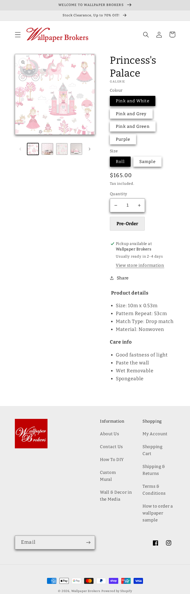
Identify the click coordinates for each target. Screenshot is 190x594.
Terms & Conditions (154, 490)
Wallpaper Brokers (85, 591)
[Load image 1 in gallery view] (33, 149)
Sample (147, 161)
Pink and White (132, 100)
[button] (17, 34)
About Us (109, 433)
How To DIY (112, 459)
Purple (123, 139)
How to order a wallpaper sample (157, 513)
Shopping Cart (152, 450)
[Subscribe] (88, 542)
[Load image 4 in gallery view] (76, 149)
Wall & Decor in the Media (116, 496)
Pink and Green (133, 126)
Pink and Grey (131, 113)
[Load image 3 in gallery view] (62, 149)
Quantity (118, 193)
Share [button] (123, 277)
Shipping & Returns (153, 470)
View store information (140, 265)
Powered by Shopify (116, 591)
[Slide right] (89, 148)
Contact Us (111, 446)
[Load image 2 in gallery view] (47, 149)
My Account (154, 433)
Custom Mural (108, 476)
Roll (120, 161)
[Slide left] (20, 148)
